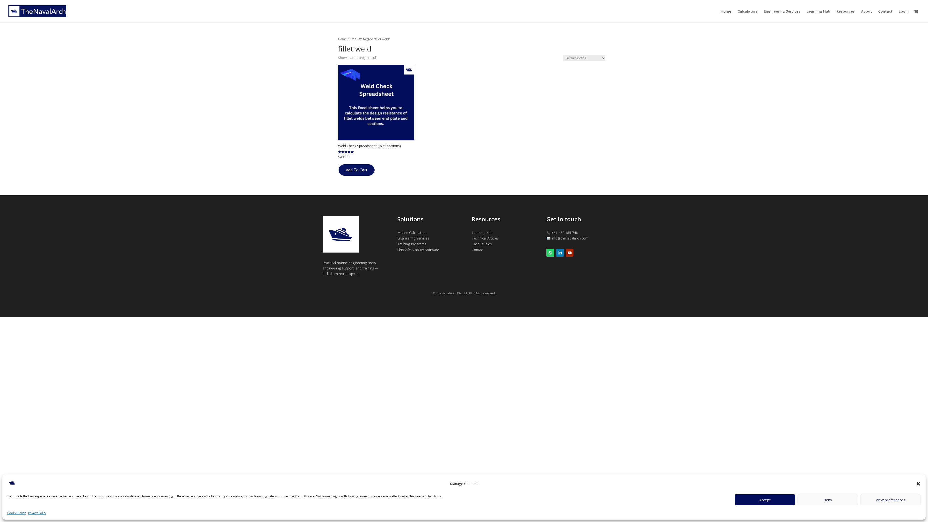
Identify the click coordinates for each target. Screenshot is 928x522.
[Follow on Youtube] (569, 253)
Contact (885, 12)
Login (904, 12)
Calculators (748, 12)
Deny (827, 499)
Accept (765, 499)
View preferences (890, 499)
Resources (845, 12)
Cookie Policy (16, 513)
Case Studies (482, 244)
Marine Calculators (412, 232)
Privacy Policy (37, 513)
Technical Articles (485, 238)
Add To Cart (356, 170)
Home (726, 12)
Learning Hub (818, 12)
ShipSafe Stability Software (418, 249)
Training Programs (411, 244)
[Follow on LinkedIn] (560, 253)
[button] (918, 483)
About (866, 12)
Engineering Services (782, 12)
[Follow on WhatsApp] (550, 253)
